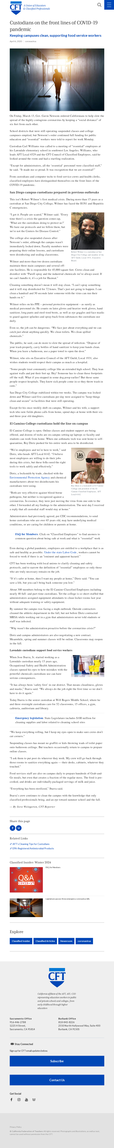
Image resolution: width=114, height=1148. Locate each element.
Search (99, 5)
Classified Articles (45, 941)
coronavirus (30, 41)
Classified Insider (21, 941)
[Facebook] (11, 1099)
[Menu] (109, 5)
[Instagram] (19, 1099)
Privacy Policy (16, 1127)
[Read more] (57, 79)
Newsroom (66, 941)
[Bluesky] (34, 1099)
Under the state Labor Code (60, 552)
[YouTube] (26, 1099)
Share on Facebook (12, 828)
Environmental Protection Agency (30, 477)
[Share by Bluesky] (19, 828)
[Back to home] (31, 8)
